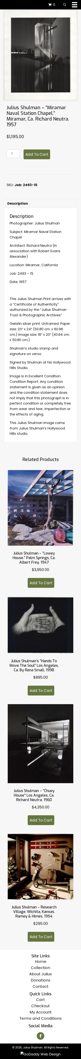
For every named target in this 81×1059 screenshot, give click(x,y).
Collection (40, 967)
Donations (40, 980)
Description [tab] (17, 203)
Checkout (40, 1006)
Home (40, 961)
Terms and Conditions (40, 1018)
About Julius (40, 974)
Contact (40, 986)
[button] (40, 1036)
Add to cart (36, 154)
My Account (41, 1012)
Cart (40, 999)
